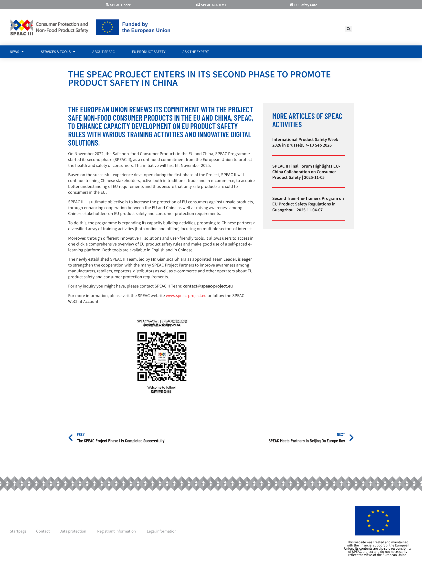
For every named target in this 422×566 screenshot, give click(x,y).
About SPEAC (103, 51)
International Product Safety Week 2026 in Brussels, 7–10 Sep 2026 (305, 142)
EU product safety (148, 51)
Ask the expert (195, 51)
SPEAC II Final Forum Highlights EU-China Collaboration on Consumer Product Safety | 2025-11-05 (306, 171)
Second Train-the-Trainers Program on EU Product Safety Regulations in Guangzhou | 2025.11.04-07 (308, 203)
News (14, 51)
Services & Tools (56, 51)
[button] (348, 29)
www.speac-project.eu (186, 295)
